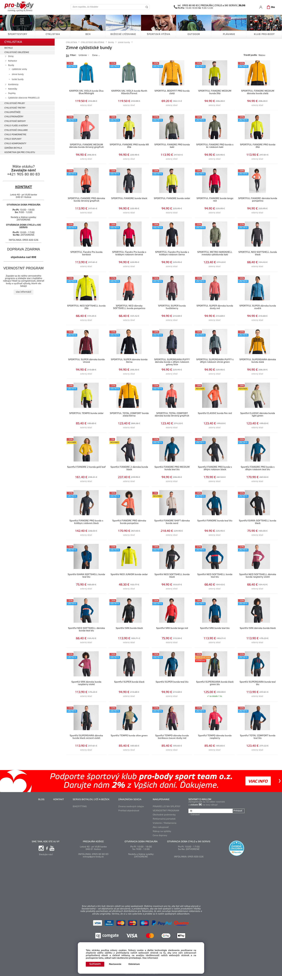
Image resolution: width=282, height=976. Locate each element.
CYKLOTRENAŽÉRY (13, 117)
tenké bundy (18, 79)
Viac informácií (150, 958)
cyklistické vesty (19, 69)
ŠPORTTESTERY (17, 34)
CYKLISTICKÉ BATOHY (15, 121)
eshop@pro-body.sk (93, 857)
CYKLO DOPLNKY (12, 139)
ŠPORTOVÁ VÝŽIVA (158, 34)
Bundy (11, 65)
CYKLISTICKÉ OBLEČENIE (16, 52)
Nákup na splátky (162, 831)
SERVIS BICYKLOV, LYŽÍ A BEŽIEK (91, 800)
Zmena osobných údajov (131, 807)
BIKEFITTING (80, 807)
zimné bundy (18, 74)
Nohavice (12, 61)
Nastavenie (115, 964)
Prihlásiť (237, 811)
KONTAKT (58, 800)
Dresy (11, 56)
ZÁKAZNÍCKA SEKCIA (129, 800)
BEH (88, 34)
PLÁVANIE (229, 34)
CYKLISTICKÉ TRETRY (14, 108)
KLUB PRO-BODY (264, 34)
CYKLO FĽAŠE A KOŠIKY (16, 126)
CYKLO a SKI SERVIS (226, 6)
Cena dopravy (160, 835)
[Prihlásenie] (260, 7)
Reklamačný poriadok (164, 819)
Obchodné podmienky (164, 815)
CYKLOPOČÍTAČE (12, 112)
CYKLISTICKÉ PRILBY (14, 103)
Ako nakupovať (161, 827)
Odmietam (134, 964)
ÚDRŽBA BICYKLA (13, 148)
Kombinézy (13, 85)
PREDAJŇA (207, 6)
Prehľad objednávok (128, 811)
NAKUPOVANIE (161, 800)
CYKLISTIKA (53, 34)
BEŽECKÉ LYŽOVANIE (123, 34)
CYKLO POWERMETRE (15, 135)
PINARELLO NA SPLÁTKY (166, 807)
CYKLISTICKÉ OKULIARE (16, 130)
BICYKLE (8, 48)
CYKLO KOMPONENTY (15, 144)
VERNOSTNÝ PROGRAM (166, 811)
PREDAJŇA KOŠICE (93, 842)
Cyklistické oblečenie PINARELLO (24, 98)
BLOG (41, 800)
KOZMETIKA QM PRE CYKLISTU (19, 152)
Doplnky (12, 93)
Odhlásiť (195, 815)
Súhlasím (95, 964)
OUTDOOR (194, 34)
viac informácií (23, 292)
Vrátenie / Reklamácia (164, 823)
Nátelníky (12, 89)
